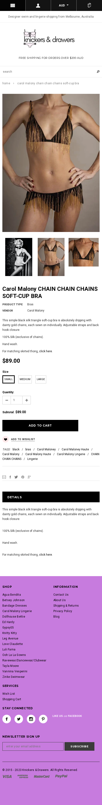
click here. (46, 351)
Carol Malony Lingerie (71, 454)
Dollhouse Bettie (13, 616)
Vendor (7, 310)
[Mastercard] (42, 776)
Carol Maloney (46, 449)
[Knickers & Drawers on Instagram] (31, 719)
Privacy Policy (62, 611)
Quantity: (8, 392)
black (16, 449)
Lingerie (32, 459)
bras (28, 449)
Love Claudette (12, 644)
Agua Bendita (11, 594)
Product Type (12, 304)
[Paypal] (61, 776)
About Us (59, 600)
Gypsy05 (8, 627)
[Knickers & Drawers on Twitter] (18, 719)
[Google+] (29, 476)
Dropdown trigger (38, 5)
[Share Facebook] (10, 476)
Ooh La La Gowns (14, 655)
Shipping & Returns (66, 605)
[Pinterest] (22, 476)
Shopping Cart (11, 699)
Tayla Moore (10, 666)
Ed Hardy (8, 622)
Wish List (8, 693)
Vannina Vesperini (14, 671)
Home (6, 83)
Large (41, 379)
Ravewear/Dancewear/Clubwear (24, 660)
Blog (56, 616)
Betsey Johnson (13, 600)
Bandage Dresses (14, 605)
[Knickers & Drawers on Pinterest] (43, 719)
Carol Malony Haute (38, 454)
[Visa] (7, 776)
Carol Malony (10, 454)
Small (8, 379)
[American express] (22, 776)
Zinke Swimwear (13, 677)
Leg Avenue (10, 638)
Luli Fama (8, 649)
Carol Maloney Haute (75, 449)
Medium (25, 379)
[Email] (4, 476)
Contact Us (61, 594)
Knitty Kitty (9, 633)
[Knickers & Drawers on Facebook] (6, 719)
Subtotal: (8, 412)
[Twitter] (16, 476)
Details (14, 497)
